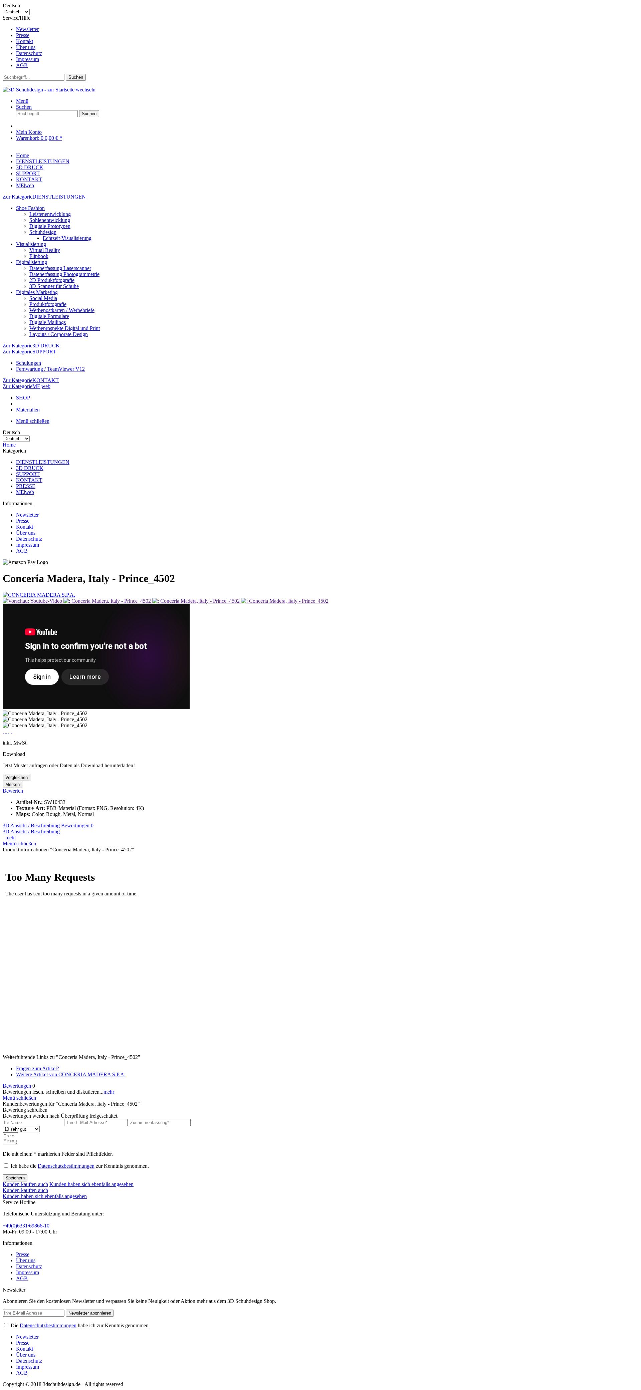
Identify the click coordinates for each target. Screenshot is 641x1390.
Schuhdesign (42, 232)
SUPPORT (28, 474)
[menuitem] (327, 29)
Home (9, 445)
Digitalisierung (31, 262)
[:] (33, 601)
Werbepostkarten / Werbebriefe (61, 310)
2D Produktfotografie (51, 280)
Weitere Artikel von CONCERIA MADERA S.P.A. (71, 1074)
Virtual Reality (44, 250)
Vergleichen (16, 777)
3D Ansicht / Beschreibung (31, 825)
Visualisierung (31, 244)
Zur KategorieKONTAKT (31, 380)
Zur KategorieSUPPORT (29, 351)
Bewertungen (77, 825)
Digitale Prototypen (49, 226)
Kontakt (24, 41)
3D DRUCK (29, 468)
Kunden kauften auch (25, 1184)
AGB (22, 65)
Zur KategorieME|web (26, 386)
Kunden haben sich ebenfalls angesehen (91, 1184)
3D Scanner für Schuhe (54, 286)
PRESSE (25, 486)
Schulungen (28, 363)
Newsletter (27, 29)
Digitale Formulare (49, 316)
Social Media (43, 298)
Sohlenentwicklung (49, 220)
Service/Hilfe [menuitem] (22, 41)
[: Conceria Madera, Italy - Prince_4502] (107, 601)
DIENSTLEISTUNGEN (42, 462)
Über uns (25, 47)
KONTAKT (29, 480)
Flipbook (38, 256)
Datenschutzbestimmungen (66, 1166)
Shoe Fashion (30, 208)
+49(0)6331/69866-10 (26, 1225)
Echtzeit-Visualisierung (67, 238)
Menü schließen (32, 421)
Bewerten (13, 791)
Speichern (15, 1177)
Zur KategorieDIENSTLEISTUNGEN (44, 197)
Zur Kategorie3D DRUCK (31, 345)
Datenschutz (29, 53)
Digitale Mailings (47, 322)
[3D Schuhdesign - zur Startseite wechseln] (49, 89)
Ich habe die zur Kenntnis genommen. (80, 1166)
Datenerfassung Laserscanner (60, 268)
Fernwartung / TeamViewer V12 (50, 369)
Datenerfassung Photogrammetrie (64, 274)
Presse (22, 35)
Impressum (27, 59)
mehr (10, 837)
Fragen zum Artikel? (37, 1068)
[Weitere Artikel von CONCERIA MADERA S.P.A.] (39, 595)
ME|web (25, 492)
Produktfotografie (47, 304)
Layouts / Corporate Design (58, 334)
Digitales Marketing (37, 292)
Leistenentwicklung (50, 214)
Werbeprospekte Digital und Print (64, 328)
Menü (22, 101)
